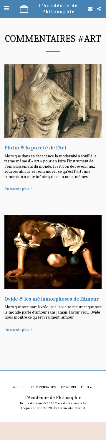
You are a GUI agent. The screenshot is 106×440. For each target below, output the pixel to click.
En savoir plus (16, 188)
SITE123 (46, 408)
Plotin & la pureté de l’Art (35, 148)
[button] (6, 8)
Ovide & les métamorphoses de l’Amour (51, 299)
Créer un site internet (69, 408)
